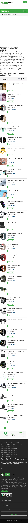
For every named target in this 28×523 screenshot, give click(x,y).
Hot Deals (20, 442)
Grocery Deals (18, 444)
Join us (14, 514)
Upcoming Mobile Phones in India (9, 454)
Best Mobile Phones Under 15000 (9, 450)
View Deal (10, 90)
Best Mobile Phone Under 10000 (8, 448)
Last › (20, 428)
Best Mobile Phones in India (7, 446)
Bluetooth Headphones (6, 456)
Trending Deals (4, 444)
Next (16, 428)
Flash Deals (11, 444)
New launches (5, 11)
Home (5, 14)
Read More (4, 490)
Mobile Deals (14, 442)
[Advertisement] (14, 33)
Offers (14, 14)
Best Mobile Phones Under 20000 (9, 452)
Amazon (9, 14)
